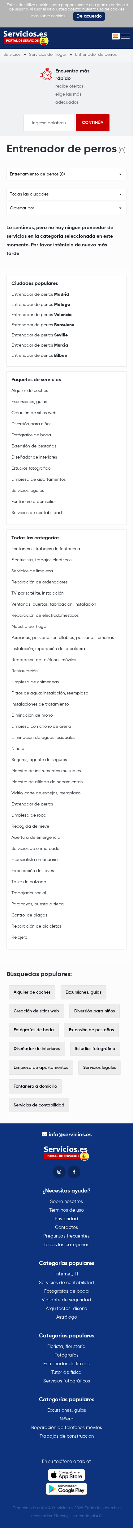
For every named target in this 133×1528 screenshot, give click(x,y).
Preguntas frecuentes (66, 1236)
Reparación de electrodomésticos (45, 615)
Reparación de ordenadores (39, 582)
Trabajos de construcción (67, 1436)
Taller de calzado (28, 882)
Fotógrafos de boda (31, 435)
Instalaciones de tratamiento (40, 704)
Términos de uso (66, 1210)
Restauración (24, 671)
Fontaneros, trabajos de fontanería (45, 549)
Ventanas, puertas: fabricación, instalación (53, 604)
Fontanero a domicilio (32, 502)
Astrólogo (66, 1317)
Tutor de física (66, 1372)
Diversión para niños (31, 424)
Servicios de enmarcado (35, 848)
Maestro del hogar (29, 626)
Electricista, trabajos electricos (41, 560)
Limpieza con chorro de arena (41, 726)
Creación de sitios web (34, 413)
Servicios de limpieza (32, 571)
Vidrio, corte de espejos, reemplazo (45, 793)
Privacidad (66, 1219)
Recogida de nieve (30, 826)
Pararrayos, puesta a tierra (37, 904)
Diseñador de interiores (34, 457)
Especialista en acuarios (35, 860)
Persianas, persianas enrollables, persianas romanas (62, 638)
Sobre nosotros (66, 1201)
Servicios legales (27, 490)
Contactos (66, 1227)
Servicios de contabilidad (36, 513)
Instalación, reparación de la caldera (48, 649)
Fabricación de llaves (32, 871)
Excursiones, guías (29, 402)
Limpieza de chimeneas (35, 682)
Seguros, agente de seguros (39, 760)
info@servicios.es (70, 1135)
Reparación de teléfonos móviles (43, 660)
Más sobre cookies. (48, 16)
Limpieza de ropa (28, 815)
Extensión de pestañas (33, 446)
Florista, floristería (66, 1346)
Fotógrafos (66, 1355)
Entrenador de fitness (66, 1363)
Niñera (17, 749)
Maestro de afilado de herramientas (47, 782)
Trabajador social (28, 893)
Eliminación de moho (32, 715)
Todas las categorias (66, 1244)
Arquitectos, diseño (66, 1308)
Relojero (19, 937)
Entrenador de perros (40, 294)
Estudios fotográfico (30, 468)
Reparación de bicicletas (36, 926)
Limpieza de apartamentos (38, 479)
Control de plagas (29, 915)
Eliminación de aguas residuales (43, 737)
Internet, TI (66, 1274)
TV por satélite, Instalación (37, 593)
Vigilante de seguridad (66, 1300)
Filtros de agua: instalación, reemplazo (49, 693)
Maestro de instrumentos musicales (46, 771)
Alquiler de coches (29, 391)
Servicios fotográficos (66, 1381)
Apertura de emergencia (35, 837)
